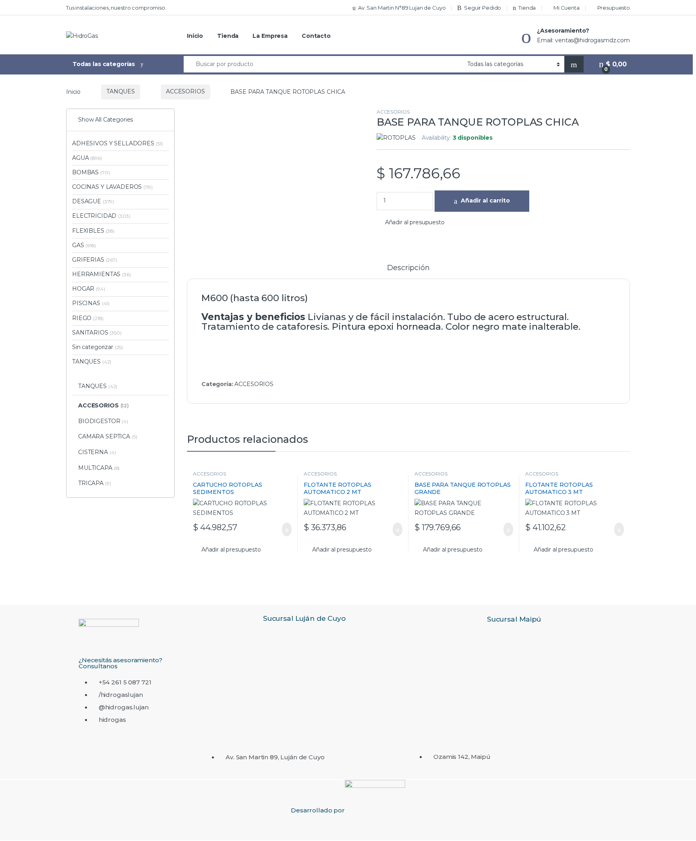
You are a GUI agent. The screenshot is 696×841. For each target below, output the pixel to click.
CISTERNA (97, 452)
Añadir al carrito (485, 200)
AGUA (87, 157)
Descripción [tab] (408, 268)
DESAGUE (93, 201)
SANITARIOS (97, 332)
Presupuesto (613, 7)
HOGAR (88, 288)
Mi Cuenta (566, 7)
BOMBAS (91, 172)
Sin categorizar (97, 347)
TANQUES (120, 91)
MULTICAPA (99, 467)
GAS (84, 245)
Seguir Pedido (482, 7)
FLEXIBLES (93, 230)
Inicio (195, 35)
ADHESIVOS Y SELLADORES (117, 143)
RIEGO (87, 318)
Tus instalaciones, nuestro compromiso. (116, 7)
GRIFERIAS (94, 259)
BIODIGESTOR (103, 421)
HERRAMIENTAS (101, 274)
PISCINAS (91, 303)
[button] (411, 222)
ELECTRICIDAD (101, 215)
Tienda (527, 7)
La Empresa (270, 35)
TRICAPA (94, 483)
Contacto (316, 35)
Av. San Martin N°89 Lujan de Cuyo (401, 7)
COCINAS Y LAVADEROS (112, 186)
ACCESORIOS (185, 91)
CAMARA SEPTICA (107, 436)
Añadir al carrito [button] (283, 529)
